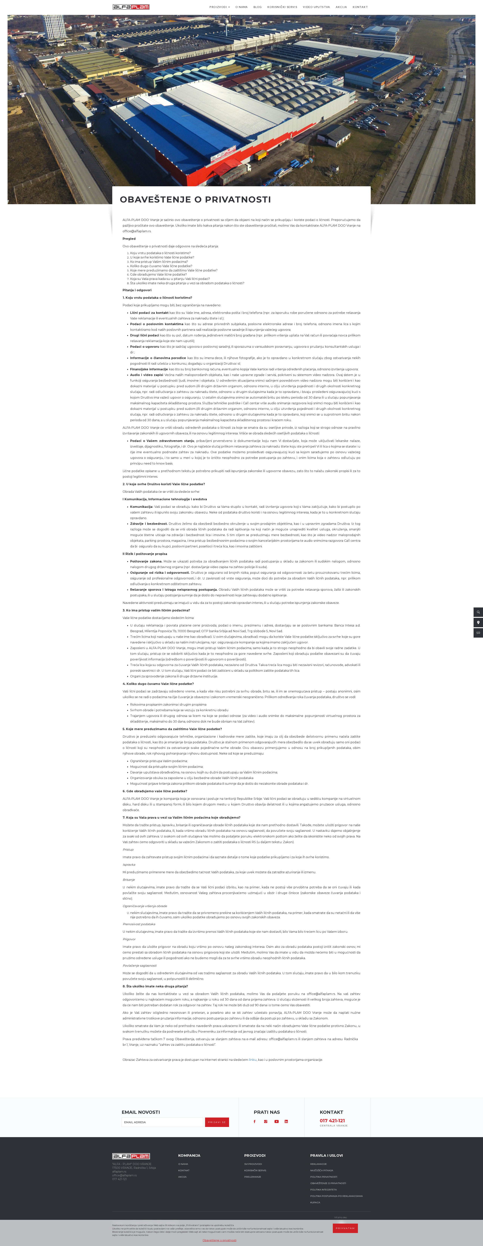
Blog (258, 6)
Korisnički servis (282, 6)
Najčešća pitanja (321, 1170)
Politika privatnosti (323, 1176)
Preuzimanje (252, 1176)
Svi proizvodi (253, 1164)
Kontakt (360, 6)
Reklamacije (318, 1164)
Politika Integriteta (323, 1189)
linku (253, 1060)
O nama (241, 6)
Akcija (341, 6)
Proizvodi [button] (218, 6)
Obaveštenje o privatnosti (219, 1240)
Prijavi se (217, 1122)
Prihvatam (345, 1228)
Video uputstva (316, 6)
